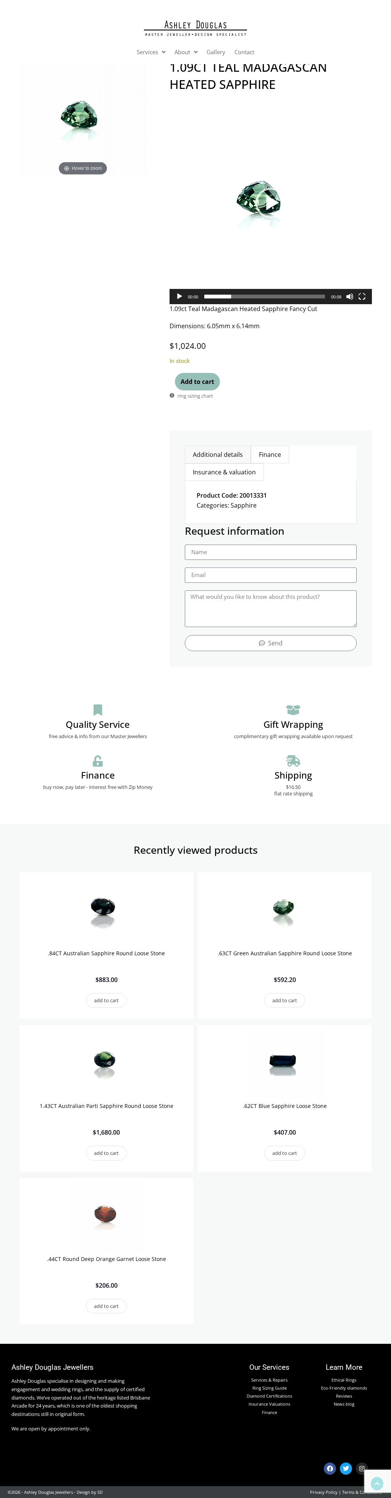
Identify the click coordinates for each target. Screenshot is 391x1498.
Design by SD (90, 1492)
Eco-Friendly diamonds (344, 1388)
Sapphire (244, 505)
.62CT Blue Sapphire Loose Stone (285, 1105)
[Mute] (350, 296)
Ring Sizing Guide (269, 1388)
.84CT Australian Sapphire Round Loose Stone (106, 953)
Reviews (344, 1396)
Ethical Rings (343, 1380)
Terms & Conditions (361, 1492)
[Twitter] (346, 1469)
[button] (270, 203)
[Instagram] (362, 1469)
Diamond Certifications (269, 1396)
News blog (344, 1404)
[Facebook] (330, 1469)
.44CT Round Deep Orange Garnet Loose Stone (106, 1259)
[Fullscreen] (362, 296)
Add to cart (197, 381)
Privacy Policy (324, 1492)
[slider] (264, 296)
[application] (271, 203)
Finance (269, 1412)
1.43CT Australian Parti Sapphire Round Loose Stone (106, 1105)
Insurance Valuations (269, 1404)
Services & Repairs (269, 1380)
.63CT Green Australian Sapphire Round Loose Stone (285, 953)
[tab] (218, 454)
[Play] (179, 296)
